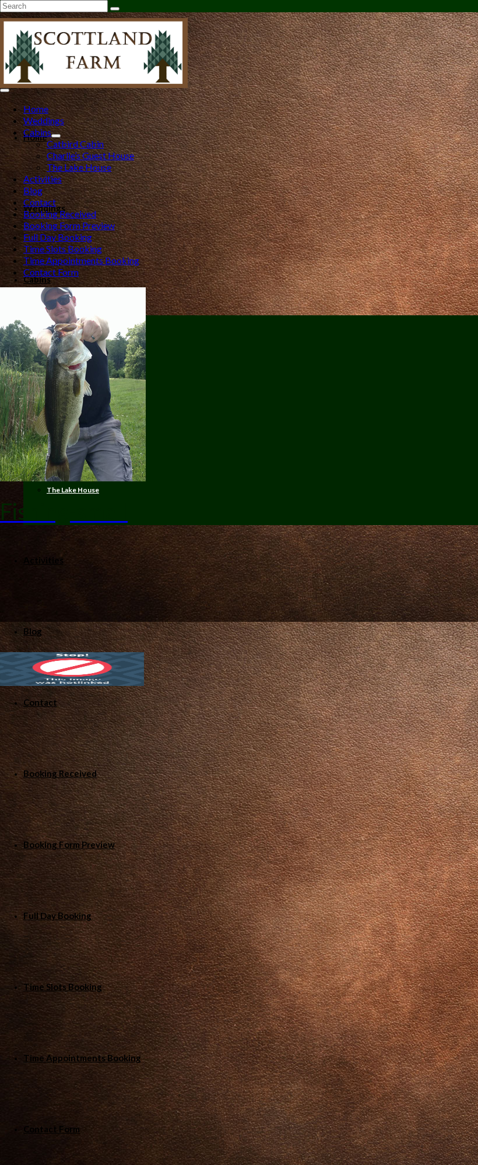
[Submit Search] (114, 8)
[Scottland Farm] (239, 53)
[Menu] (4, 90)
